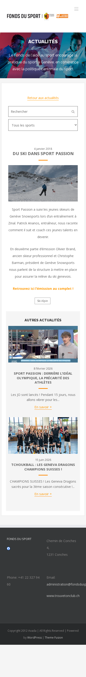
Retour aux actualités (43, 98)
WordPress (34, 637)
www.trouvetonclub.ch (63, 596)
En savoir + (43, 407)
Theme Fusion (54, 637)
